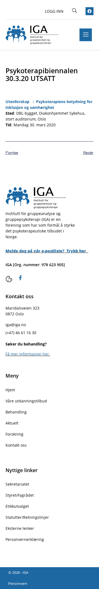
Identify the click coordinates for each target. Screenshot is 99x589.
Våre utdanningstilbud (26, 401)
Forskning (14, 434)
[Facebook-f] (20, 277)
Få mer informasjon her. (28, 354)
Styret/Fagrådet (20, 495)
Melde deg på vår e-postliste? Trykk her (46, 250)
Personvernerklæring (25, 539)
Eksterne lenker (20, 528)
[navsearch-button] (74, 11)
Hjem (10, 389)
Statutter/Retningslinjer (27, 517)
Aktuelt (12, 423)
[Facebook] (90, 11)
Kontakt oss (16, 445)
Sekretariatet (17, 484)
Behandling (16, 412)
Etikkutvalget (17, 506)
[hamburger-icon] (85, 34)
